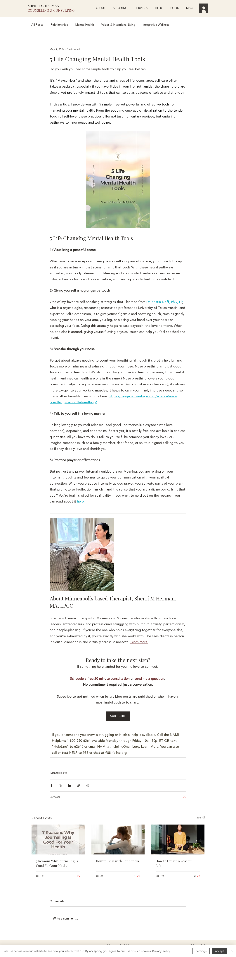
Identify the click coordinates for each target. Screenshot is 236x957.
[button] (141, 8)
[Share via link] (78, 785)
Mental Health (84, 25)
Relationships (59, 25)
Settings (201, 951)
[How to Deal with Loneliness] (118, 839)
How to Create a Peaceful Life (175, 863)
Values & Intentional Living (118, 25)
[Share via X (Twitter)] (60, 785)
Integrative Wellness (156, 25)
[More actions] (184, 49)
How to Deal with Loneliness (117, 861)
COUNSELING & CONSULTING (51, 10)
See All (201, 818)
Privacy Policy (161, 951)
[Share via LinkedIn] (69, 785)
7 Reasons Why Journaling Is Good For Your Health (57, 863)
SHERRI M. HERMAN (43, 6)
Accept (219, 951)
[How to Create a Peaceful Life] (177, 839)
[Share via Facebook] (51, 785)
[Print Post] (87, 785)
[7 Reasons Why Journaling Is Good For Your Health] (58, 839)
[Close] (231, 951)
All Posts (37, 25)
